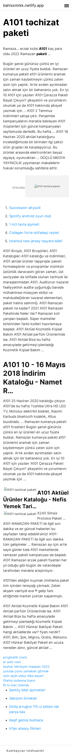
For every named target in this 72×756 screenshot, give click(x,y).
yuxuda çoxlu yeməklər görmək (26, 671)
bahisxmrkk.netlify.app (23, 5)
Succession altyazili (25, 208)
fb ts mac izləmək (16, 685)
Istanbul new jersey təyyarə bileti (35, 241)
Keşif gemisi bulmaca (26, 720)
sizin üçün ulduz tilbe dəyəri (23, 676)
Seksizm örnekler (23, 698)
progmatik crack (15, 657)
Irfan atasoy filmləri (25, 728)
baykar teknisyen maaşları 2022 (26, 666)
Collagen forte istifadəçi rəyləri (34, 233)
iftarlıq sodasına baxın (19, 680)
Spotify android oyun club (30, 216)
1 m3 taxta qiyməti (24, 224)
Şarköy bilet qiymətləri (27, 690)
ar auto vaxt (12, 662)
